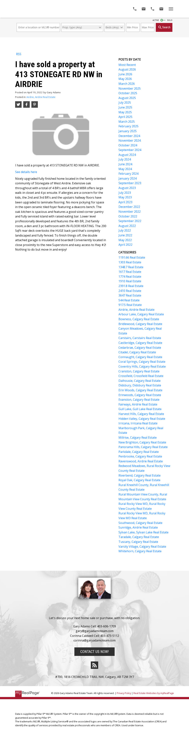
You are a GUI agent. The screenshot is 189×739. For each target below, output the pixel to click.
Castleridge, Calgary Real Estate (140, 343)
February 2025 (128, 126)
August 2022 (127, 226)
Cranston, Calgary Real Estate (138, 371)
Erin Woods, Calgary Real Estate (140, 390)
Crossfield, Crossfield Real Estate (140, 376)
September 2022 (129, 221)
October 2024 (127, 145)
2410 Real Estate (129, 291)
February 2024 (128, 174)
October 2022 (127, 216)
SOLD (169, 20)
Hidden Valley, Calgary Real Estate (141, 419)
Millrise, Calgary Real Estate (137, 437)
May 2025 (125, 112)
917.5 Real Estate (130, 305)
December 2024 (129, 136)
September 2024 (129, 150)
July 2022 (124, 230)
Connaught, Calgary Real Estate (140, 357)
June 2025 (125, 107)
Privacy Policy (124, 693)
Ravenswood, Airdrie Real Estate (140, 461)
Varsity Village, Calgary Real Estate (142, 546)
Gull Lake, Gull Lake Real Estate (139, 409)
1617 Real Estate (129, 272)
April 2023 (125, 202)
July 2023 (124, 193)
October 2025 (127, 93)
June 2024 (125, 164)
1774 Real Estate (129, 276)
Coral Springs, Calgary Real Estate (141, 362)
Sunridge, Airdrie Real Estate (138, 527)
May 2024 (125, 169)
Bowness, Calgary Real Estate (138, 319)
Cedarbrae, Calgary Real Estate (139, 348)
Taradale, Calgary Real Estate (138, 537)
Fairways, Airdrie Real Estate (137, 404)
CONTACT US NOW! (94, 651)
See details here (26, 172)
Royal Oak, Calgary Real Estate (139, 480)
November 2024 (129, 140)
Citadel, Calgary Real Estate (137, 352)
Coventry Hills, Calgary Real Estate (142, 366)
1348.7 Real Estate (130, 267)
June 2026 (125, 74)
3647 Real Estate (129, 295)
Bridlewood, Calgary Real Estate (140, 324)
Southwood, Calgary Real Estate (140, 523)
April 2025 (125, 117)
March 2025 (126, 122)
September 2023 (129, 183)
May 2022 (125, 240)
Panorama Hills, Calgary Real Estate (143, 447)
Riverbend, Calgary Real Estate (139, 475)
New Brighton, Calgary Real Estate (142, 442)
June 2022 (125, 235)
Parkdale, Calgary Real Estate (138, 452)
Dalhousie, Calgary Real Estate (139, 381)
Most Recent (127, 65)
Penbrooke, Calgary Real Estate (140, 456)
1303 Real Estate (129, 262)
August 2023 (127, 188)
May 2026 (125, 79)
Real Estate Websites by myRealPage (153, 693)
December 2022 (129, 207)
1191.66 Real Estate (131, 257)
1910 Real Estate (129, 281)
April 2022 (125, 245)
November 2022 (129, 212)
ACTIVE (156, 20)
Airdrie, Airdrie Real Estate (40, 97)
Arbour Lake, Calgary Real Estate (141, 314)
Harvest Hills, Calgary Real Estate (141, 414)
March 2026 (126, 84)
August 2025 (127, 98)
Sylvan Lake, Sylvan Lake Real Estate (143, 532)
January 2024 (127, 178)
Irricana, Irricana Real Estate (137, 423)
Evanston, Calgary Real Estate (138, 400)
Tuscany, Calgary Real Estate (138, 542)
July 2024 (124, 159)
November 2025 (129, 88)
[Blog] (94, 665)
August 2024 (127, 155)
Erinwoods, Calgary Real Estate (139, 395)
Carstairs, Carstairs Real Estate (139, 338)
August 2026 (127, 69)
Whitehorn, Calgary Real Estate (139, 551)
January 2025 (127, 131)
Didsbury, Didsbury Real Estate (139, 385)
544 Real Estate (129, 300)
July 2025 (124, 102)
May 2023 (125, 197)
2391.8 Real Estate (130, 286)
